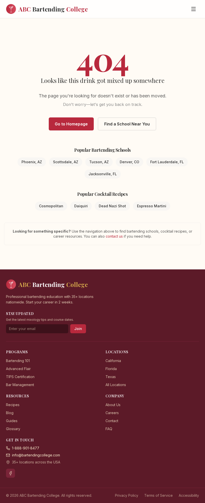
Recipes (13, 405)
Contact (112, 421)
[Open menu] (193, 9)
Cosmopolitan (51, 206)
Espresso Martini (151, 206)
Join (78, 328)
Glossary (13, 429)
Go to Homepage (71, 123)
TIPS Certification (20, 377)
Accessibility (189, 495)
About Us (113, 405)
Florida (111, 369)
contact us (115, 236)
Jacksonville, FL (102, 174)
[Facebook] (10, 473)
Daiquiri (81, 206)
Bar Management (20, 385)
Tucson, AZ (99, 162)
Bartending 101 (18, 361)
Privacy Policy (126, 495)
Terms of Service (158, 495)
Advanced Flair (18, 369)
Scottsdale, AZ (65, 162)
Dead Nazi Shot (112, 206)
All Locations (116, 385)
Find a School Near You (127, 123)
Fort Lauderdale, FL (167, 162)
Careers (112, 413)
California (113, 361)
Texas (111, 377)
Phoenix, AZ (32, 162)
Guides (12, 421)
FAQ (109, 429)
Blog (10, 413)
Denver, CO (129, 162)
